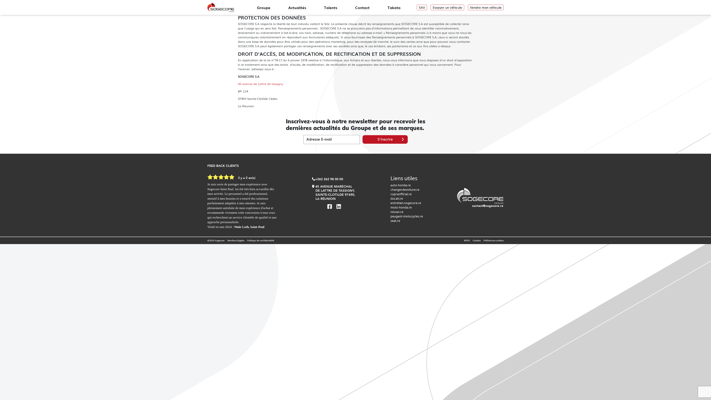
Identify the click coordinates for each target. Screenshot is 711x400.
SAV (422, 7)
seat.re (395, 221)
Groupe (263, 7)
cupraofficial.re (401, 194)
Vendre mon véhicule (486, 7)
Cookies (477, 240)
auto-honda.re (400, 185)
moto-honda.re (401, 207)
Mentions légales (235, 240)
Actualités (297, 7)
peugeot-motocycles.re (406, 216)
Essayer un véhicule (447, 7)
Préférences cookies (493, 240)
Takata (394, 7)
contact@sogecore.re (487, 206)
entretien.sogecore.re (405, 203)
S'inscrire (385, 139)
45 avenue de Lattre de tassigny (260, 83)
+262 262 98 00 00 (329, 179)
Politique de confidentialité (260, 240)
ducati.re (396, 198)
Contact (362, 7)
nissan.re (396, 212)
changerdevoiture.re (404, 190)
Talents (330, 7)
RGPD (467, 240)
